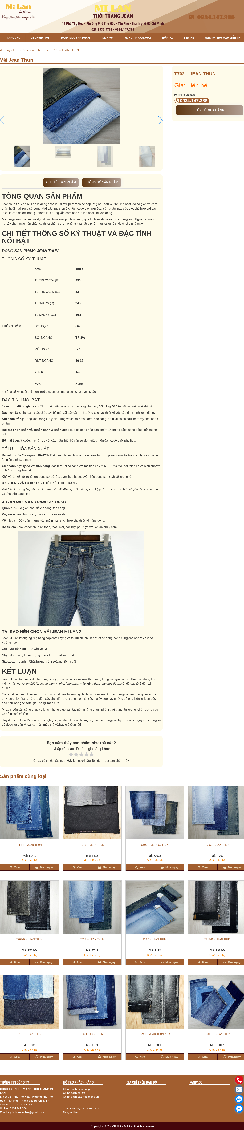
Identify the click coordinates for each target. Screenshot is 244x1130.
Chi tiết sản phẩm (61, 182)
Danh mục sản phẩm (75, 37)
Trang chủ (12, 37)
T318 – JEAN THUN (92, 845)
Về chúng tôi (40, 37)
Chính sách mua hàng (76, 1089)
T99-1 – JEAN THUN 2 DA (154, 1034)
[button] (160, 120)
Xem (16, 867)
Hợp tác (167, 37)
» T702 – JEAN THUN (61, 50)
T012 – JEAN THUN (92, 939)
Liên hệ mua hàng (209, 110)
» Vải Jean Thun (30, 50)
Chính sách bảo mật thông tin (81, 1096)
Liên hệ (189, 37)
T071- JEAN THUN (92, 1034)
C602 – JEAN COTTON (155, 845)
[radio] (71, 755)
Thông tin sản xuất (137, 37)
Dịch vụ (107, 37)
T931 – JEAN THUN (29, 1034)
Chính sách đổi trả (74, 1092)
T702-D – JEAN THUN (29, 939)
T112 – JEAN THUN (155, 939)
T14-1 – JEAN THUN (29, 845)
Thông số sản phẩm (101, 182)
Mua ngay (46, 867)
